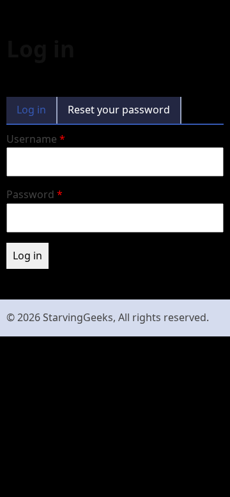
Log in (31, 110)
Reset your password (119, 110)
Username (31, 139)
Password (30, 194)
